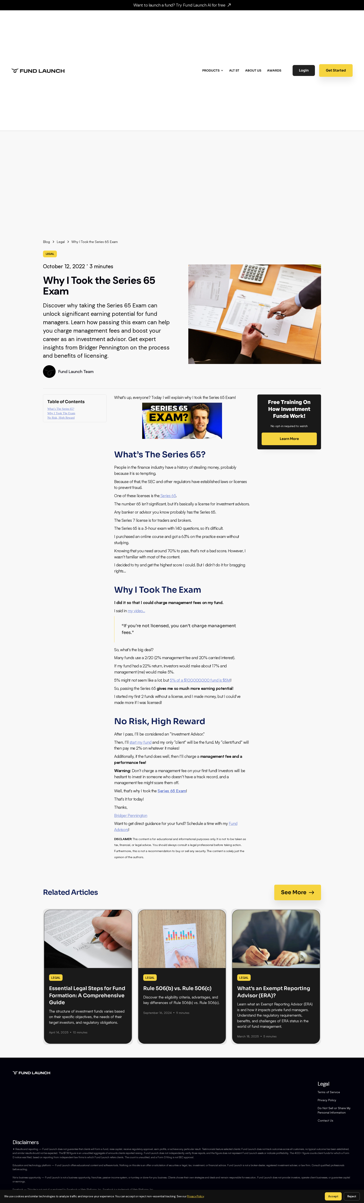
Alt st (234, 70)
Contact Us (325, 1120)
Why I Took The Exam (61, 413)
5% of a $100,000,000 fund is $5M (200, 680)
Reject (351, 1196)
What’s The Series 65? (60, 409)
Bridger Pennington (130, 815)
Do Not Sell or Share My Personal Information (334, 1110)
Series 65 (167, 495)
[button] (213, 70)
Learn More (289, 439)
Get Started (336, 70)
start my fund (140, 742)
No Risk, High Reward (61, 418)
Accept (333, 1196)
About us (253, 70)
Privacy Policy (327, 1100)
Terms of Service (329, 1092)
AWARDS (274, 70)
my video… (136, 610)
